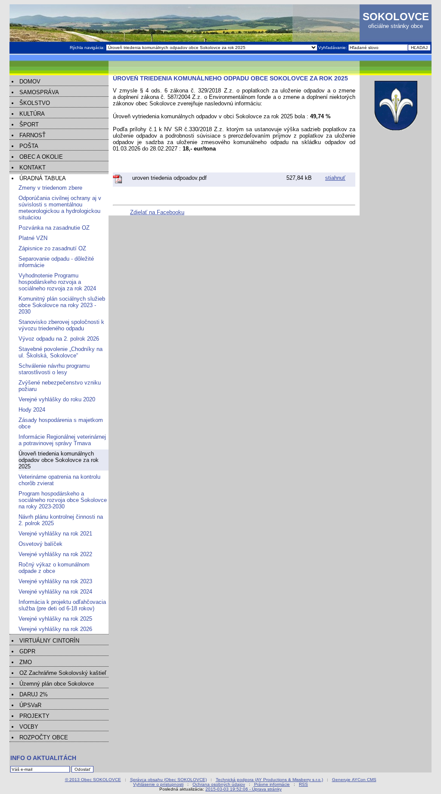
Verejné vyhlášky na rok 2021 (55, 533)
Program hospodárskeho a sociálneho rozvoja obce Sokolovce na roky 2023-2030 (63, 500)
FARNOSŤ (32, 135)
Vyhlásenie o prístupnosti (158, 784)
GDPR (27, 651)
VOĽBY (28, 726)
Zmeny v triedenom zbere (50, 188)
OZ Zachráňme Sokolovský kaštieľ (62, 673)
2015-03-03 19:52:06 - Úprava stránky (243, 789)
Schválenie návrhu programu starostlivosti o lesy (54, 369)
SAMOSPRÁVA (39, 92)
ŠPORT (29, 124)
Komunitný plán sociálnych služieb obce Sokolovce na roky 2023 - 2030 (62, 305)
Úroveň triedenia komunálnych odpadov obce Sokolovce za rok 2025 (59, 460)
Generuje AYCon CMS (354, 779)
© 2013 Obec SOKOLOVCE (93, 779)
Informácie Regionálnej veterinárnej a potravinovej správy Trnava (62, 440)
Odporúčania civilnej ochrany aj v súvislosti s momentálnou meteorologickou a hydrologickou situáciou (60, 208)
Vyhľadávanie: (333, 47)
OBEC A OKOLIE (41, 157)
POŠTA (28, 146)
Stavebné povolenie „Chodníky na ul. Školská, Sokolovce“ (60, 352)
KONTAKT (32, 167)
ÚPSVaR (30, 705)
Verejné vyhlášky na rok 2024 (55, 591)
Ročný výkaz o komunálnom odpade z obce (54, 567)
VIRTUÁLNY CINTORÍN (49, 640)
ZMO (25, 662)
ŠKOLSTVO (34, 103)
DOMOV (29, 81)
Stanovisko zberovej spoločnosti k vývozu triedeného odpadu (61, 325)
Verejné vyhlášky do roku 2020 (57, 399)
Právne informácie (272, 784)
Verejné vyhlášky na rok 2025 (55, 619)
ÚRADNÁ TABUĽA (42, 178)
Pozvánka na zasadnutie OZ (54, 228)
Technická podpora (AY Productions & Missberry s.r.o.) (269, 779)
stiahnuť (335, 178)
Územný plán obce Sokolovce (56, 683)
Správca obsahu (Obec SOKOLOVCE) (168, 779)
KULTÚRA (32, 114)
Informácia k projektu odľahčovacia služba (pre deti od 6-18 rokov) (62, 605)
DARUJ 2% (33, 694)
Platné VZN (33, 238)
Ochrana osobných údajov (219, 784)
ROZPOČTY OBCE (43, 737)
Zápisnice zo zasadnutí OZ (52, 248)
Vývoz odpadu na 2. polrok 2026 (59, 338)
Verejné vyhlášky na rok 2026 (55, 629)
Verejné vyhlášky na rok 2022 (55, 554)
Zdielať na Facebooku (157, 212)
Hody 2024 (32, 409)
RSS (303, 784)
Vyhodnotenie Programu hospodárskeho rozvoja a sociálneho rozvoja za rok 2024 (57, 282)
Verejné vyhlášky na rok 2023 (55, 581)
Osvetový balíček (40, 544)
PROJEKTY (34, 716)
